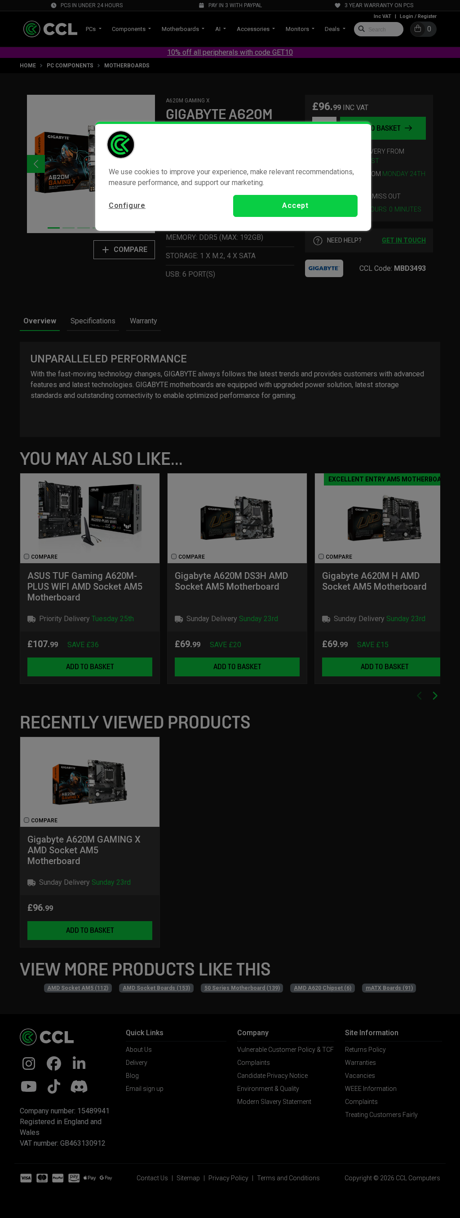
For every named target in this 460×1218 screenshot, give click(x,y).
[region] (233, 176)
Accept (295, 205)
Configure (127, 205)
